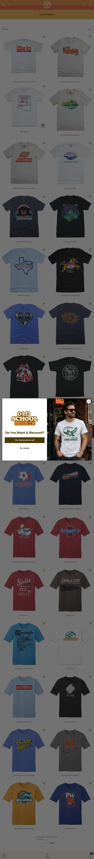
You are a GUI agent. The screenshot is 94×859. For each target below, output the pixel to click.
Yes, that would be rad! (25, 440)
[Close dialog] (89, 401)
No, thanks (24, 448)
